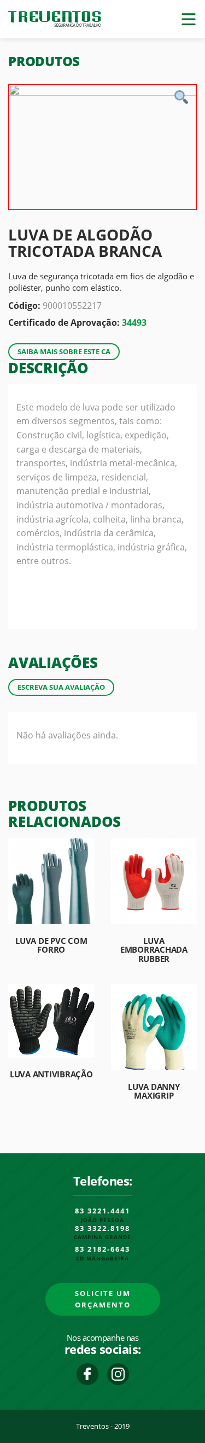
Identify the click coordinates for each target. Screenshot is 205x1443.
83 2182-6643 (102, 1249)
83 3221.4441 (102, 1211)
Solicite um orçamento (103, 1299)
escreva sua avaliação (61, 687)
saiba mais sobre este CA (63, 351)
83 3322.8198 (102, 1228)
